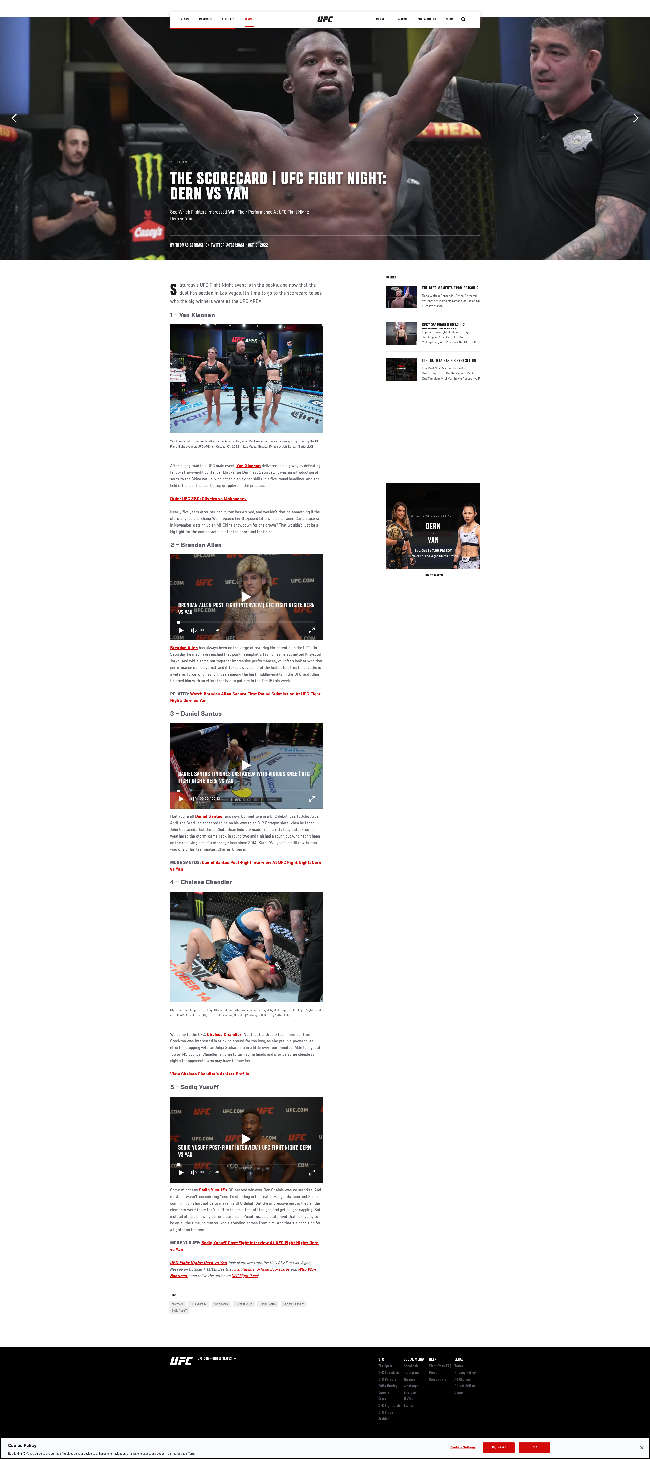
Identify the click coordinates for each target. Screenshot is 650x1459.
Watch (402, 19)
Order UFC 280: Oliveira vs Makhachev (208, 499)
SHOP (449, 19)
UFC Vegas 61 (198, 1304)
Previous (15, 118)
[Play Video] (246, 597)
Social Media (414, 1359)
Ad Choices (462, 1379)
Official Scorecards (273, 1269)
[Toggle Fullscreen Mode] (312, 630)
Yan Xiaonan (248, 466)
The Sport (385, 1366)
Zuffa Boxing (427, 19)
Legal (458, 1359)
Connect (382, 19)
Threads (409, 1379)
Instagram (411, 1373)
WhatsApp (411, 1386)
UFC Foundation (389, 1373)
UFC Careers (387, 1379)
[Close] (641, 1447)
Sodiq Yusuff (179, 1310)
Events (184, 19)
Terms (458, 1366)
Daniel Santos (268, 1304)
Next (634, 118)
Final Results (243, 1269)
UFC (381, 1359)
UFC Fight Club (389, 1406)
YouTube (410, 1392)
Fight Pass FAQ (440, 1366)
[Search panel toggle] (463, 19)
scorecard (177, 1304)
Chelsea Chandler (293, 1304)
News (248, 19)
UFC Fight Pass (245, 1276)
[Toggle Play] (181, 630)
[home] (325, 19)
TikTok (409, 1399)
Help (432, 1359)
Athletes (228, 19)
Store (382, 1399)
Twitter (409, 1406)
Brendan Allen (244, 1304)
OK (535, 1447)
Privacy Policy (465, 1373)
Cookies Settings (463, 1447)
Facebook (411, 1366)
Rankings (205, 19)
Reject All (499, 1447)
